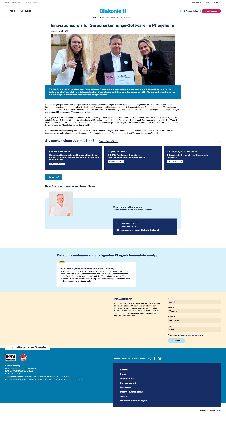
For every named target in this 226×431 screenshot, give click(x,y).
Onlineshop (126, 378)
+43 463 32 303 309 (129, 223)
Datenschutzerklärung (131, 391)
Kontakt (124, 369)
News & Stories (96, 17)
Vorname (171, 307)
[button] (219, 142)
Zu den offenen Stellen (108, 141)
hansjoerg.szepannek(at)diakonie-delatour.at (140, 230)
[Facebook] (154, 359)
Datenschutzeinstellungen (133, 400)
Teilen (52, 177)
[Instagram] (149, 359)
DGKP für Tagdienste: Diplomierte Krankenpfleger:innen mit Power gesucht (127, 156)
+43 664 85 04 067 (129, 226)
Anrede (170, 298)
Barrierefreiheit (197, 3)
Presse (123, 374)
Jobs (207, 3)
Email (169, 326)
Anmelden (176, 341)
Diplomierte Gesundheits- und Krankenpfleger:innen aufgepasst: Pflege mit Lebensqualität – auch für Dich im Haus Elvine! (74, 157)
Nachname (171, 317)
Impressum (126, 387)
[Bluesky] (159, 359)
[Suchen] (22, 11)
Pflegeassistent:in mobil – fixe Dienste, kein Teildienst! (187, 156)
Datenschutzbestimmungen (191, 335)
